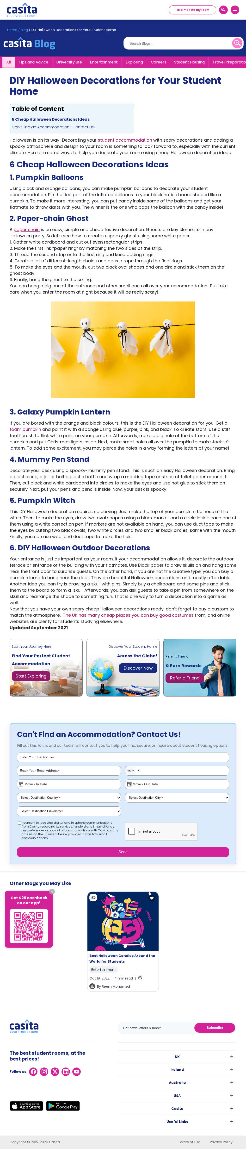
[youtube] (76, 1071)
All (8, 62)
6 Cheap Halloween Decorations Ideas (51, 119)
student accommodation (125, 140)
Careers (158, 62)
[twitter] (55, 1071)
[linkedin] (66, 1071)
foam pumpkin (25, 429)
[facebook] (33, 1071)
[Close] (52, 892)
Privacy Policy (221, 1142)
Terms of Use (189, 1142)
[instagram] (44, 1071)
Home (12, 29)
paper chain (27, 229)
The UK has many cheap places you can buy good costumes (128, 615)
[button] (130, 770)
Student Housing (189, 62)
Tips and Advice (33, 62)
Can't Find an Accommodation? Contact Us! (53, 127)
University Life (69, 62)
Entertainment (104, 62)
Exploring (134, 62)
